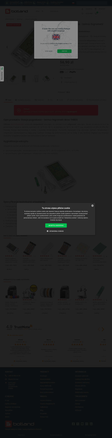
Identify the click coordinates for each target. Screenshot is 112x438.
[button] (56, 231)
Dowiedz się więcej (56, 220)
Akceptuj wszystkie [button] (56, 225)
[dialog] (56, 219)
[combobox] (92, 205)
